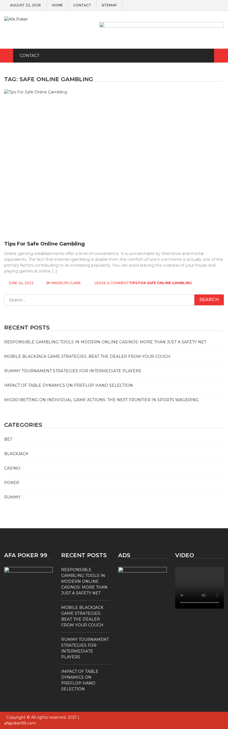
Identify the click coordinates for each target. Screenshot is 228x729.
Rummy (12, 497)
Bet (8, 439)
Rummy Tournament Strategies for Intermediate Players (72, 370)
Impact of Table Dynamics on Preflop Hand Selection (68, 385)
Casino (12, 468)
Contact (82, 5)
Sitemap (109, 5)
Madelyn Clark (66, 283)
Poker (11, 482)
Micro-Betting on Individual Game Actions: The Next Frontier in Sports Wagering (101, 399)
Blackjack (16, 453)
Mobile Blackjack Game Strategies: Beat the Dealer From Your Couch (87, 356)
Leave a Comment (112, 283)
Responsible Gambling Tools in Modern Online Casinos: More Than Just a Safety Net (105, 341)
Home (57, 5)
